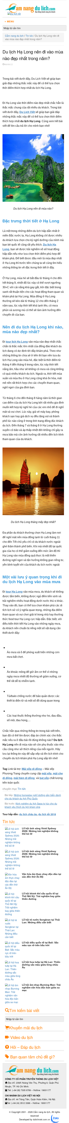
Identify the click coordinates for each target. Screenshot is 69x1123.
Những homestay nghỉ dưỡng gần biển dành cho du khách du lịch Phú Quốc (33, 796)
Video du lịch (21, 1037)
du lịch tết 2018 (47, 814)
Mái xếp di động (32, 768)
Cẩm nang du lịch (14, 35)
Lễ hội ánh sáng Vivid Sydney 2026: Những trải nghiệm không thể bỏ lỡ (40, 831)
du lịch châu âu (28, 814)
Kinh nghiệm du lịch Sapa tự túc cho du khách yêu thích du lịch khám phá (31, 805)
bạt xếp (44, 778)
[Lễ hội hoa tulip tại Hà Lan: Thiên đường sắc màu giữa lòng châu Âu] (13, 971)
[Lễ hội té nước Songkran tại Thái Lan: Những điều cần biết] (13, 928)
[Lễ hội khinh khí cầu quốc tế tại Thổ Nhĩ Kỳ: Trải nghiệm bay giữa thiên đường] (13, 904)
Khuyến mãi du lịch (25, 1027)
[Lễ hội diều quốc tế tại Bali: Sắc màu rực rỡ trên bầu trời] (13, 949)
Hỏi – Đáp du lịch (25, 1047)
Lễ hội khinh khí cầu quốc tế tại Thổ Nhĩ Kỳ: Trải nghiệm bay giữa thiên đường (41, 896)
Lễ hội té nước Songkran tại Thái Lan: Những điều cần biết (41, 921)
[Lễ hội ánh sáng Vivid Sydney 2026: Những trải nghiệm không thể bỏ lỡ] (13, 837)
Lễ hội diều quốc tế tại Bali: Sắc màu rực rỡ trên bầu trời (40, 944)
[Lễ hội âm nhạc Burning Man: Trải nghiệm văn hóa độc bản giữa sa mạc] (13, 993)
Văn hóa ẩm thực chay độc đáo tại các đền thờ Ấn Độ (41, 875)
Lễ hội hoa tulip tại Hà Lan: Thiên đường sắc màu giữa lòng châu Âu (41, 965)
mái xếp (47, 773)
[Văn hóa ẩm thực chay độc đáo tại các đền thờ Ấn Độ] (13, 881)
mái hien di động (24, 778)
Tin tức (29, 35)
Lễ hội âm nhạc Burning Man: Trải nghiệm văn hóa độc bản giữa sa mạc (41, 987)
